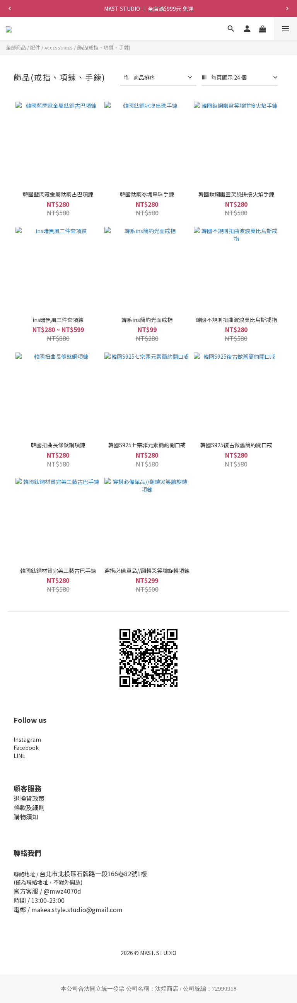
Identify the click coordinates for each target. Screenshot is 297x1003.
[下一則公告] (287, 8)
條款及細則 (29, 807)
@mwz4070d (62, 891)
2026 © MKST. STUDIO (148, 953)
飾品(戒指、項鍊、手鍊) (103, 47)
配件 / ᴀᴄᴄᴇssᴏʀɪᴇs (51, 47)
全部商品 (16, 47)
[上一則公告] (9, 8)
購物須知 (26, 816)
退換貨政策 (29, 798)
